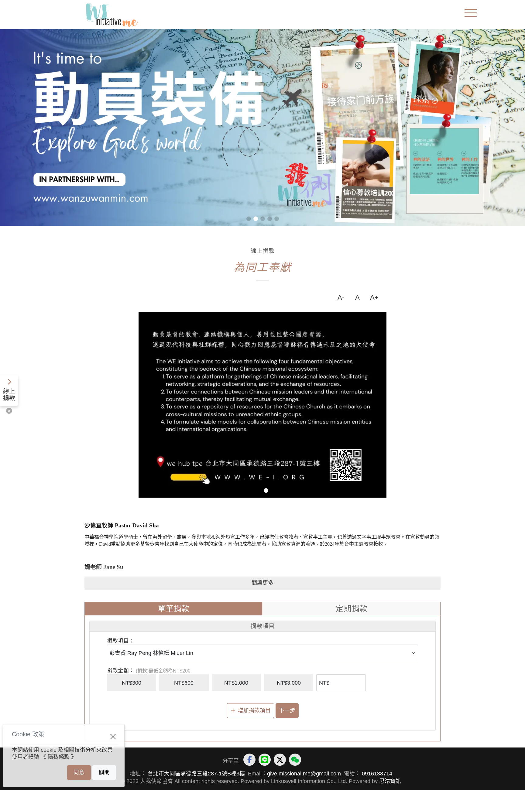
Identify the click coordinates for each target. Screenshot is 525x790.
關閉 (104, 772)
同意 (79, 772)
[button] (248, 218)
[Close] (113, 737)
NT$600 (184, 683)
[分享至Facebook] (249, 760)
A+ (374, 297)
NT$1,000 (236, 683)
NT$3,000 (289, 683)
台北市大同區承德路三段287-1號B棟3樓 (196, 774)
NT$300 (131, 683)
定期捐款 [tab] (351, 608)
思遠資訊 (390, 781)
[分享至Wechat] (295, 760)
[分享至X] (280, 760)
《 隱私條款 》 (59, 757)
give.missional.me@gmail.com (304, 774)
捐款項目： (120, 641)
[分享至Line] (265, 760)
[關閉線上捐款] (9, 411)
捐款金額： (120, 671)
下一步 (287, 710)
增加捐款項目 (254, 710)
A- (341, 297)
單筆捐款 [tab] (173, 608)
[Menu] (471, 13)
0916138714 (376, 774)
